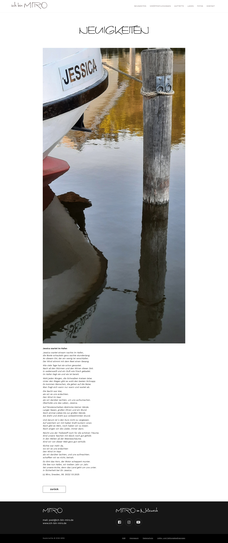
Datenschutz (148, 538)
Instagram (129, 522)
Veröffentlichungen (160, 6)
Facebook (119, 522)
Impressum (134, 538)
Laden (191, 6)
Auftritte (179, 6)
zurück (54, 489)
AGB (123, 538)
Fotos (200, 6)
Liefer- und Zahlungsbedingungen (171, 538)
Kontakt (211, 6)
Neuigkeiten (140, 6)
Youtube (138, 522)
